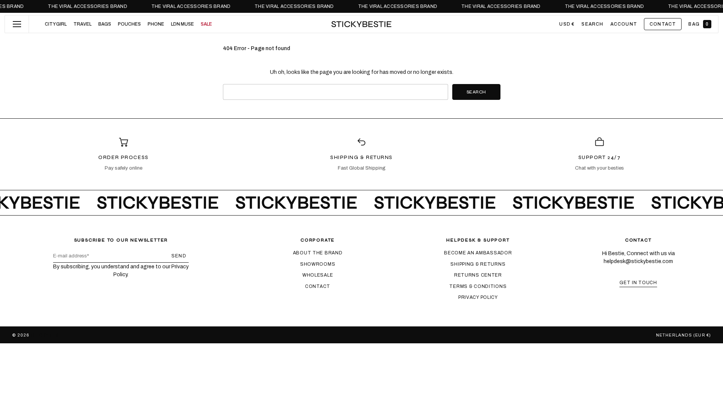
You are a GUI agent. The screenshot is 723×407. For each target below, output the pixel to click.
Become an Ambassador (478, 253)
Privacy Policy (478, 297)
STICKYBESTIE (48, 335)
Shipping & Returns (477, 264)
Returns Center (478, 275)
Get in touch (638, 282)
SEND (179, 256)
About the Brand (318, 253)
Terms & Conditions (477, 286)
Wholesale (317, 275)
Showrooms (317, 264)
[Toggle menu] (17, 24)
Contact (317, 286)
